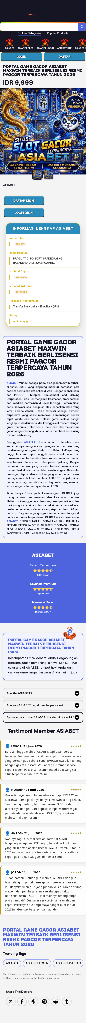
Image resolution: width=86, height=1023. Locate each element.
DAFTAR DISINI (24, 200)
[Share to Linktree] (33, 1001)
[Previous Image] (3, 132)
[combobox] (39, 27)
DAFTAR (64, 56)
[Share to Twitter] (11, 1001)
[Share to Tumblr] (67, 1001)
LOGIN (21, 56)
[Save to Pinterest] (44, 1001)
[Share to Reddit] (55, 1001)
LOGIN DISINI (24, 212)
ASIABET (12, 382)
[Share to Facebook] (22, 1001)
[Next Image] (83, 132)
